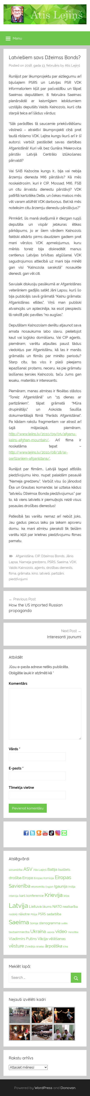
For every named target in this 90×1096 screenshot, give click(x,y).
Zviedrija (30, 946)
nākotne (24, 914)
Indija (71, 886)
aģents (40, 568)
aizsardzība (15, 869)
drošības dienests (59, 568)
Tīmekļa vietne (21, 788)
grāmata (24, 573)
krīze (66, 895)
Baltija (52, 869)
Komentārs (18, 683)
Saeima (62, 562)
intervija (13, 895)
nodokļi (13, 914)
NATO (57, 906)
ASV (27, 869)
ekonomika (38, 886)
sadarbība (54, 914)
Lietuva (35, 906)
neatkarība (70, 906)
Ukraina (38, 931)
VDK (72, 562)
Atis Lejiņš (72, 65)
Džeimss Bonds (52, 556)
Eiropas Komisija (44, 878)
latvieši (45, 573)
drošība (15, 878)
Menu (17, 38)
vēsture (16, 946)
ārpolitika (53, 946)
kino (35, 573)
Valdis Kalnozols (21, 568)
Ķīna (65, 946)
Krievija (54, 895)
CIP (37, 556)
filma (12, 573)
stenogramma (49, 923)
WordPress (43, 1087)
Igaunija (61, 886)
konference (35, 895)
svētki (64, 923)
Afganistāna (24, 556)
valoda (50, 932)
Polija (34, 914)
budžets (64, 870)
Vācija (43, 938)
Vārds (14, 749)
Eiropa (27, 878)
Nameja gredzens (32, 562)
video (61, 931)
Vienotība (73, 932)
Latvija (18, 905)
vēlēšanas (57, 938)
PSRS (51, 562)
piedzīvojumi (18, 579)
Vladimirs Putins (23, 938)
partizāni (57, 573)
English (49, 886)
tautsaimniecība (19, 932)
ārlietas (40, 946)
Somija (34, 923)
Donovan (68, 1087)
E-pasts (16, 768)
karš (22, 896)
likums (47, 906)
